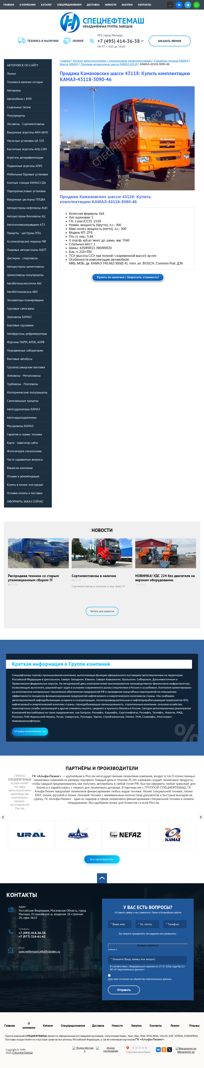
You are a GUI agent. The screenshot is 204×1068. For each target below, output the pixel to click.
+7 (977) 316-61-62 (32, 936)
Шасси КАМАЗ (69, 64)
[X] (169, 1049)
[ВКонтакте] (158, 1049)
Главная (65, 60)
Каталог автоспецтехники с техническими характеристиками (112, 60)
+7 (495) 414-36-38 (118, 41)
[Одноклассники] (164, 1049)
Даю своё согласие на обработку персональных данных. (140, 979)
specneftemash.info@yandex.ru (39, 951)
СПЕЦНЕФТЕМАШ (22, 1052)
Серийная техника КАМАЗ (171, 60)
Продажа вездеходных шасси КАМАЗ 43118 (109, 64)
